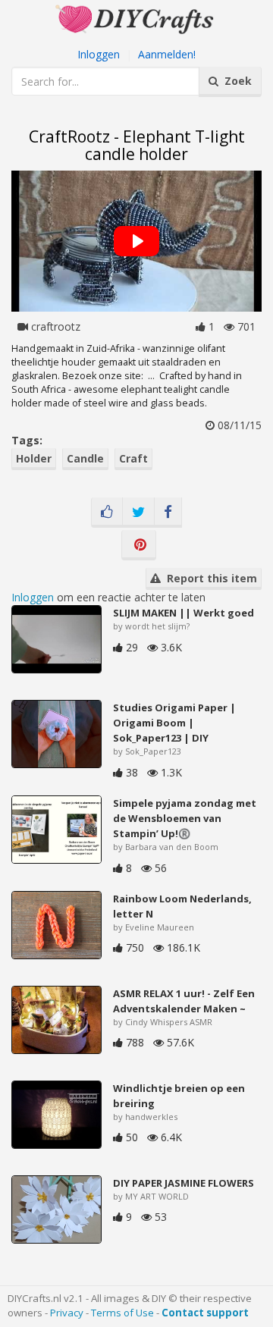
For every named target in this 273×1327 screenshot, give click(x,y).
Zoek (235, 81)
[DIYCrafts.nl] (136, 18)
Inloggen (98, 54)
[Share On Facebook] (168, 512)
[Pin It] (138, 545)
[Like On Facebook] (107, 512)
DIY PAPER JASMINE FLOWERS (183, 1183)
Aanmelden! (167, 54)
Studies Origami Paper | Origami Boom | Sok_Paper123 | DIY (174, 723)
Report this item (209, 578)
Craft (133, 458)
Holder (34, 458)
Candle (85, 458)
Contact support (205, 1312)
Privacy (66, 1312)
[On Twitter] (138, 512)
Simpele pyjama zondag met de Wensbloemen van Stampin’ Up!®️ (184, 818)
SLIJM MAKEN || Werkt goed (183, 613)
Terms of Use (122, 1312)
